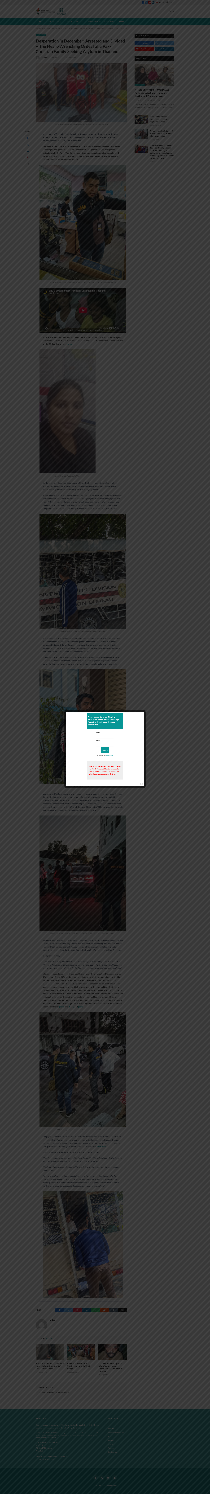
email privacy (109, 755)
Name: (98, 732)
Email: (98, 740)
